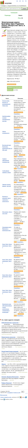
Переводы (8, 15)
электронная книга (18, 112)
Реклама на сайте (16, 392)
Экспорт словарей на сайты (5, 397)
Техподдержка (10, 392)
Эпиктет (4, 364)
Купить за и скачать (14, 89)
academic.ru (6, 2)
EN (17, 1)
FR (25, 1)
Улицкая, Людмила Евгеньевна (10, 376)
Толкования (14, 12)
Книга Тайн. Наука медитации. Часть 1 (7, 246)
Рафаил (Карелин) (7, 383)
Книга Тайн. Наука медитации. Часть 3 (7, 276)
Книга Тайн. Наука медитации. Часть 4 (7, 292)
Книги (20, 15)
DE (20, 1)
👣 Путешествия (3, 395)
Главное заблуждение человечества (5, 160)
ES (23, 1)
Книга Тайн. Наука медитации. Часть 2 (7, 261)
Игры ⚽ (20, 18)
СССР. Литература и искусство (10, 322)
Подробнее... (17, 114)
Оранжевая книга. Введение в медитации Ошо (7, 229)
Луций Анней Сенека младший (10, 351)
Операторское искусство (8, 337)
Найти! (24, 8)
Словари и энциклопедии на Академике (13, 6)
